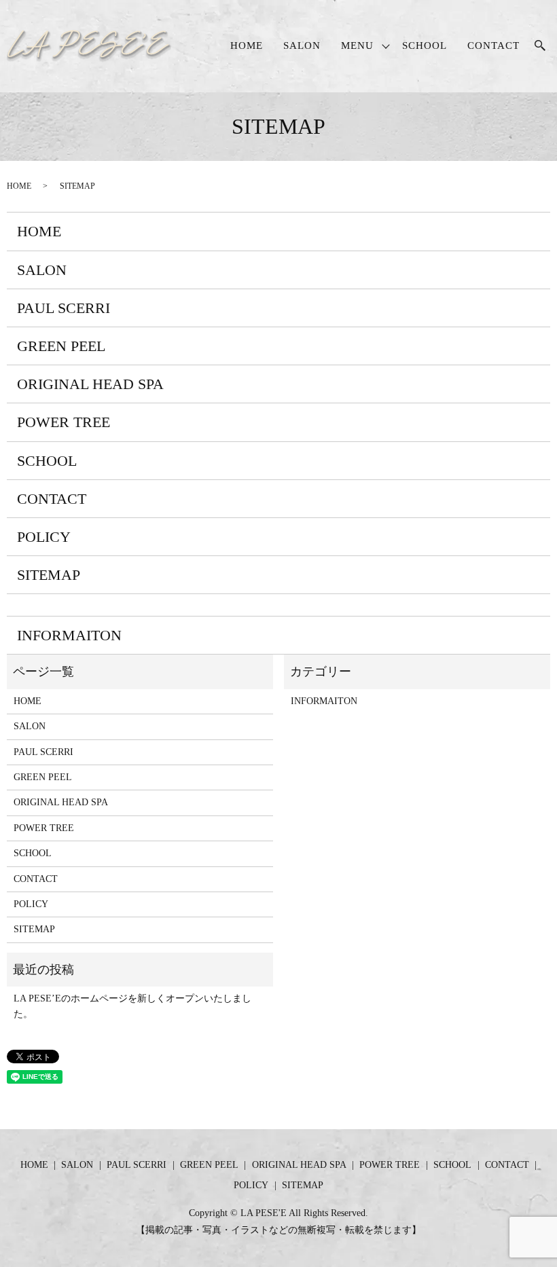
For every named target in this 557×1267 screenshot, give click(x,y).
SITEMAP (48, 574)
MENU (357, 45)
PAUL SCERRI (63, 307)
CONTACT (493, 45)
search (540, 46)
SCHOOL (424, 45)
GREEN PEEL (61, 345)
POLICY (44, 536)
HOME (246, 45)
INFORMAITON (69, 635)
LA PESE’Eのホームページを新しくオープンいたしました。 (132, 1005)
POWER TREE (63, 422)
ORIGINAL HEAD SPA (90, 383)
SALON (302, 45)
